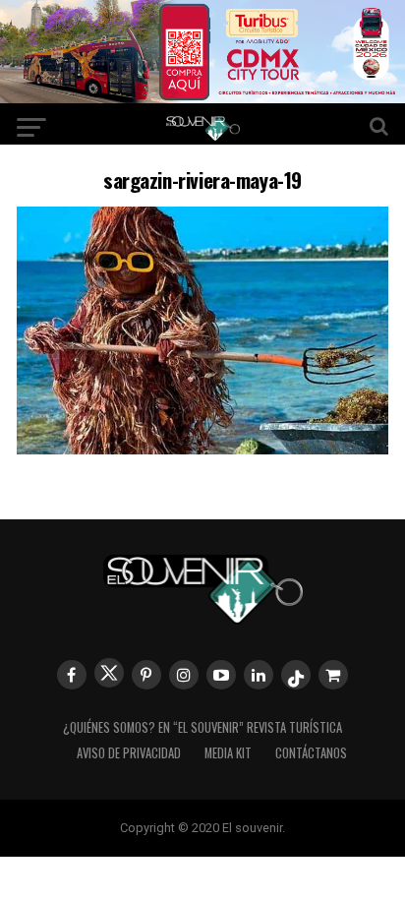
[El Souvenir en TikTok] (296, 675)
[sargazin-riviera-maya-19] (202, 448)
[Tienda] (333, 675)
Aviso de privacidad (129, 753)
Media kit (228, 753)
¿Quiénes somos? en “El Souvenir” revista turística (202, 727)
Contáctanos (311, 753)
